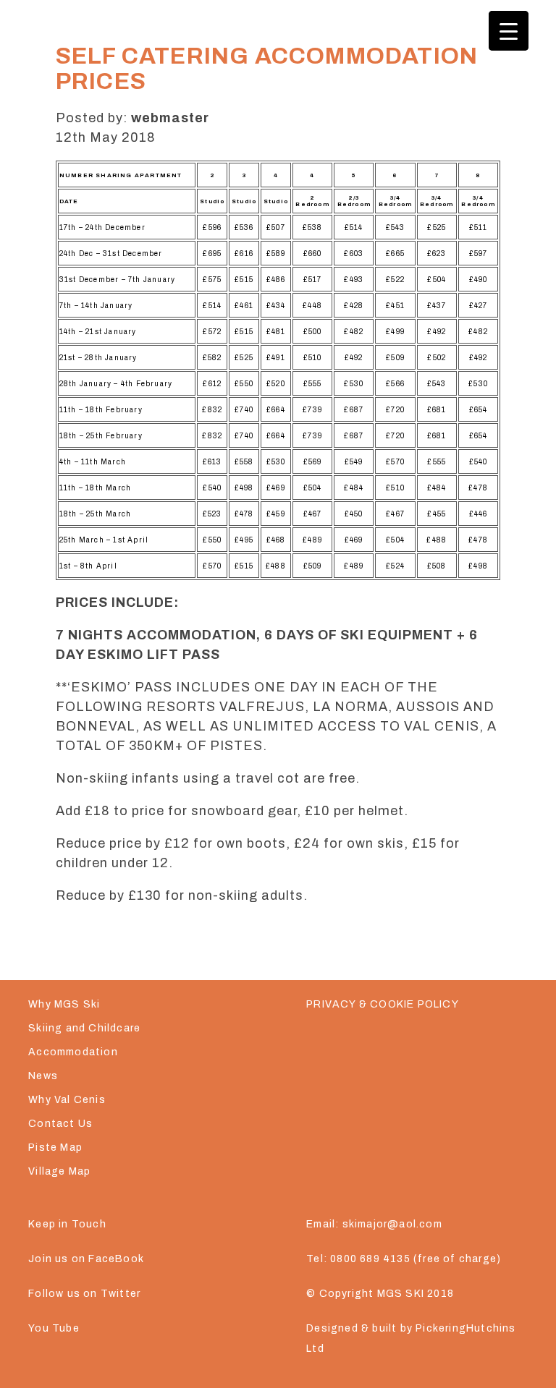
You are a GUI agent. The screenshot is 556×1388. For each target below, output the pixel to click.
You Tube (54, 1328)
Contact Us (60, 1123)
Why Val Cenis (67, 1099)
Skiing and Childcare (84, 1028)
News (43, 1075)
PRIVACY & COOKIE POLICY (382, 1004)
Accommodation (73, 1052)
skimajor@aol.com (392, 1224)
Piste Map (55, 1147)
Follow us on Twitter (84, 1293)
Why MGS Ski (64, 1004)
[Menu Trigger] (508, 31)
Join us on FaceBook (86, 1258)
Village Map (59, 1171)
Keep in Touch (67, 1224)
